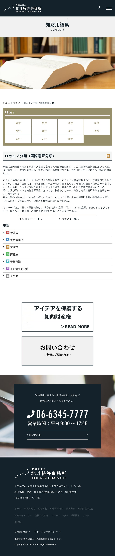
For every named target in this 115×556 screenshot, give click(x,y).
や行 (96, 131)
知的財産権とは (85, 508)
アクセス (55, 515)
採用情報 (75, 515)
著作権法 (15, 261)
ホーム (18, 508)
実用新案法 (17, 240)
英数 (70, 139)
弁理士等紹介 (56, 508)
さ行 (70, 122)
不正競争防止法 (19, 268)
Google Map (21, 531)
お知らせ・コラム (23, 515)
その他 (14, 276)
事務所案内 (29, 508)
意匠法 (16, 103)
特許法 (14, 232)
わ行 (44, 139)
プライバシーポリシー (46, 531)
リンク (86, 515)
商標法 (14, 254)
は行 (44, 131)
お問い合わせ (34, 435)
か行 (44, 122)
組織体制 (42, 508)
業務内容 (70, 508)
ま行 (70, 131)
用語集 (6, 103)
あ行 (18, 122)
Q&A (65, 515)
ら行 (18, 139)
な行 (18, 131)
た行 (96, 122)
